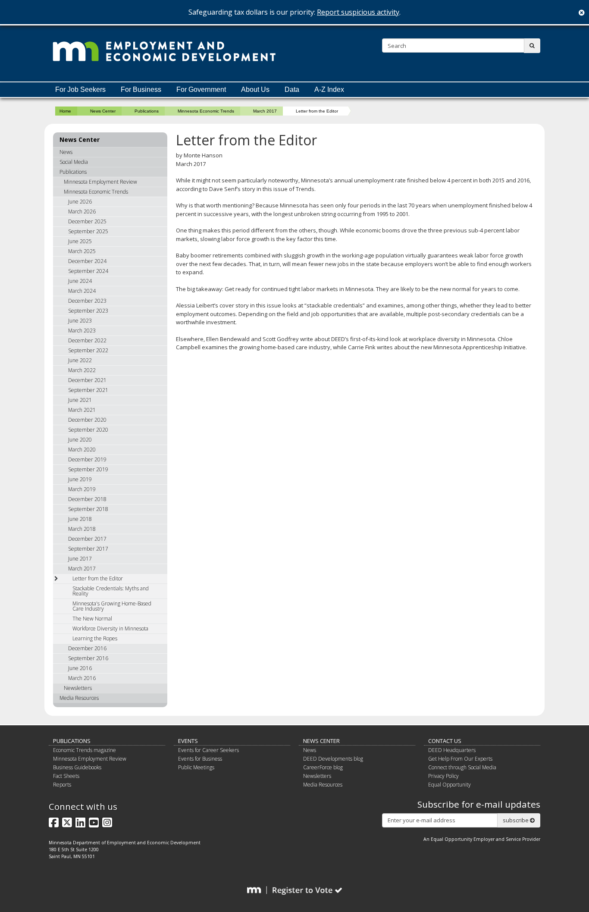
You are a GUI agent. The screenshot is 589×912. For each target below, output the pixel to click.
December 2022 (87, 340)
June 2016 (80, 668)
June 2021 (80, 400)
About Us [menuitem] (255, 89)
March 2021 (82, 410)
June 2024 (80, 281)
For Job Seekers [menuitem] (80, 89)
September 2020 (88, 429)
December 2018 (87, 499)
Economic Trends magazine (84, 750)
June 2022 (80, 360)
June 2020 (80, 439)
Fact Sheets (66, 776)
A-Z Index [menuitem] (329, 89)
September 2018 (88, 509)
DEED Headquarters (452, 750)
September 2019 (88, 469)
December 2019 (87, 459)
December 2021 (87, 380)
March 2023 (82, 330)
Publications (147, 111)
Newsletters (78, 688)
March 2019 (82, 489)
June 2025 (80, 241)
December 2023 (87, 300)
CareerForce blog (323, 767)
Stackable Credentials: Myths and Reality (110, 591)
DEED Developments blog (333, 758)
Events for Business (200, 758)
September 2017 (88, 548)
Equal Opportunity (449, 784)
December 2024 (87, 261)
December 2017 (87, 538)
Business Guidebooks (77, 767)
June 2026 (80, 201)
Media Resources (79, 698)
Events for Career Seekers (208, 750)
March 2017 (265, 111)
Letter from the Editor (97, 578)
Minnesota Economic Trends (206, 111)
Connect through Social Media (462, 767)
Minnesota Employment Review (100, 181)
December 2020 (87, 419)
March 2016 (82, 678)
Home (65, 111)
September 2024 (88, 271)
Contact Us (444, 741)
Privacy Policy (443, 776)
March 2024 (82, 291)
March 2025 (82, 251)
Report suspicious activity (358, 12)
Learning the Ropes (94, 638)
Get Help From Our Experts (460, 758)
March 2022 (82, 370)
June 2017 (80, 558)
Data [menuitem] (292, 89)
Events (188, 741)
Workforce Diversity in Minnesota (110, 628)
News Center (103, 111)
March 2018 (82, 529)
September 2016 (88, 658)
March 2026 (82, 211)
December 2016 (87, 648)
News (66, 152)
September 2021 (88, 390)
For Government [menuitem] (201, 89)
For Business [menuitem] (141, 89)
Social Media (74, 162)
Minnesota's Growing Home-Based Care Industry (111, 606)
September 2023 (88, 310)
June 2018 (80, 519)
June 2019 (80, 479)
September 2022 (88, 350)
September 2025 (88, 231)
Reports (62, 784)
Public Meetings (196, 767)
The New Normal (92, 618)
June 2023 (80, 320)
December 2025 (87, 221)
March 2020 (82, 449)
